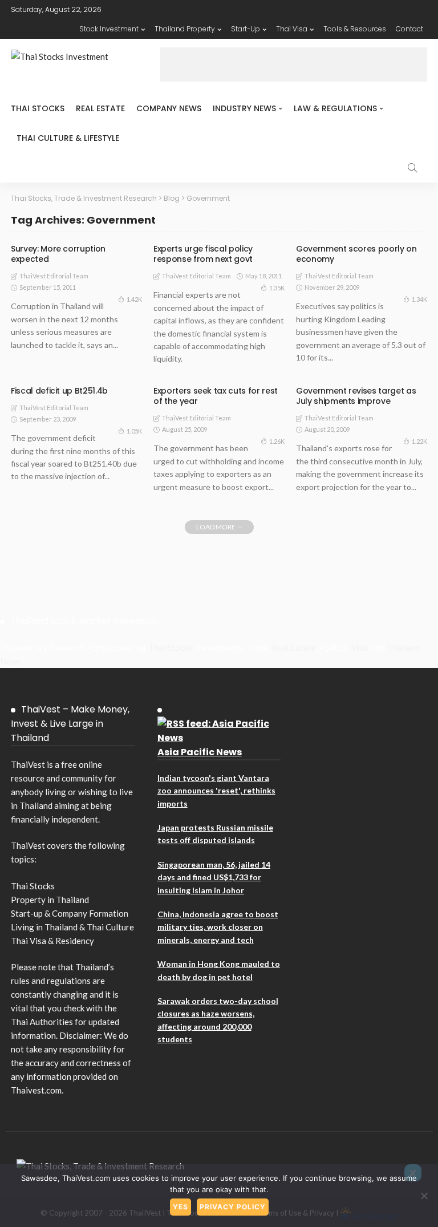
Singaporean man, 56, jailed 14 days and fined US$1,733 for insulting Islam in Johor (213, 877)
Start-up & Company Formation (69, 913)
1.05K (134, 431)
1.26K (277, 441)
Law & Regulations (335, 108)
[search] (412, 168)
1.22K (419, 441)
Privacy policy (233, 1206)
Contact (409, 29)
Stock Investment (109, 29)
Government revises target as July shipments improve (356, 396)
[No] (423, 1195)
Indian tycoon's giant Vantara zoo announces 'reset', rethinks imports (216, 790)
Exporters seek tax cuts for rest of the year (215, 396)
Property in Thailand (50, 899)
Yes (180, 1206)
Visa (359, 647)
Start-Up (245, 29)
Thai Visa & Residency (52, 941)
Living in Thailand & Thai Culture (72, 927)
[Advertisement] (293, 64)
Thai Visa (291, 29)
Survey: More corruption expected (58, 254)
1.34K (419, 299)
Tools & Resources (354, 29)
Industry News (244, 108)
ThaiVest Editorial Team (53, 276)
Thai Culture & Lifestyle (68, 138)
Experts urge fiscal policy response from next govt (203, 254)
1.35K (277, 287)
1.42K (134, 299)
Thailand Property (185, 29)
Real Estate (100, 108)
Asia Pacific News (199, 752)
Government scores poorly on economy (356, 254)
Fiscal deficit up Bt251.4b (59, 390)
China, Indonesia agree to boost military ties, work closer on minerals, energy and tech (217, 927)
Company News (168, 108)
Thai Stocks (37, 108)
